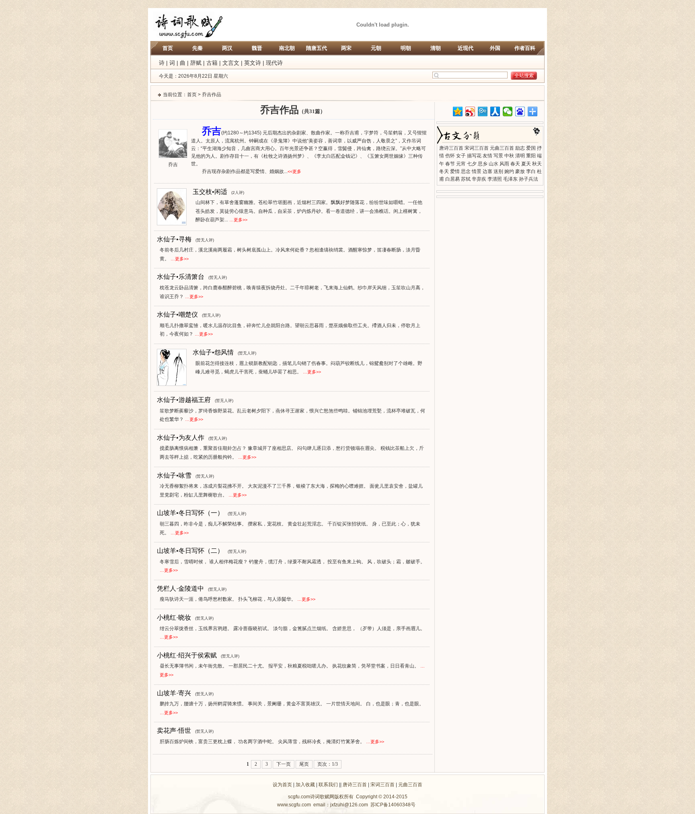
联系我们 (328, 784)
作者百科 (524, 48)
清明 (520, 156)
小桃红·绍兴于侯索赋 (187, 655)
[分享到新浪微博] (470, 111)
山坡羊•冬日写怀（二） (190, 550)
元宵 (461, 164)
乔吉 (173, 164)
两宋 (346, 48)
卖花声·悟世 (174, 730)
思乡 (482, 164)
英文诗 (252, 63)
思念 (466, 171)
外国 (495, 48)
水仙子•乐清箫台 (180, 276)
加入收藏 (305, 784)
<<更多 (294, 171)
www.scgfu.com (294, 805)
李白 (531, 171)
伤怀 (450, 156)
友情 (487, 156)
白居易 (452, 179)
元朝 (376, 48)
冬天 (444, 171)
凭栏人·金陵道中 (180, 588)
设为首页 (282, 784)
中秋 (509, 156)
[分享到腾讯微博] (483, 111)
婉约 (509, 171)
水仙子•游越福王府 (184, 399)
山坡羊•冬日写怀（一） (190, 512)
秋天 (537, 164)
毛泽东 (510, 179)
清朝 (435, 48)
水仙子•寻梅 (174, 239)
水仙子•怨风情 (213, 352)
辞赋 (196, 63)
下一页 (283, 764)
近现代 (465, 48)
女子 (461, 156)
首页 (167, 48)
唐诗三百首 (451, 148)
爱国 (531, 148)
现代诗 (274, 63)
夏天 (526, 164)
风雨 (504, 164)
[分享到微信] (508, 111)
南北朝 (287, 48)
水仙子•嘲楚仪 (177, 314)
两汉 (227, 48)
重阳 (531, 156)
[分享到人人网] (495, 111)
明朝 (406, 48)
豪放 (520, 171)
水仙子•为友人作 (180, 437)
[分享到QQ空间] (458, 111)
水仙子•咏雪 (174, 475)
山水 (493, 164)
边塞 (487, 171)
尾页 (304, 764)
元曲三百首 (502, 148)
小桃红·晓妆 (174, 617)
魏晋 (257, 48)
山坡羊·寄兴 (174, 693)
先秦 (197, 48)
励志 (520, 148)
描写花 (474, 156)
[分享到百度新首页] (520, 111)
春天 (515, 164)
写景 (498, 156)
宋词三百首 (477, 148)
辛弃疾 (479, 179)
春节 (450, 164)
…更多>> (238, 219)
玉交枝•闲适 (210, 191)
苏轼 (466, 179)
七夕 (472, 164)
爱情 (455, 171)
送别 (498, 171)
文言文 (230, 63)
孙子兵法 (528, 179)
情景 (476, 171)
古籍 (212, 63)
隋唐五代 (316, 48)
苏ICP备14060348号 (392, 805)
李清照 (494, 179)
